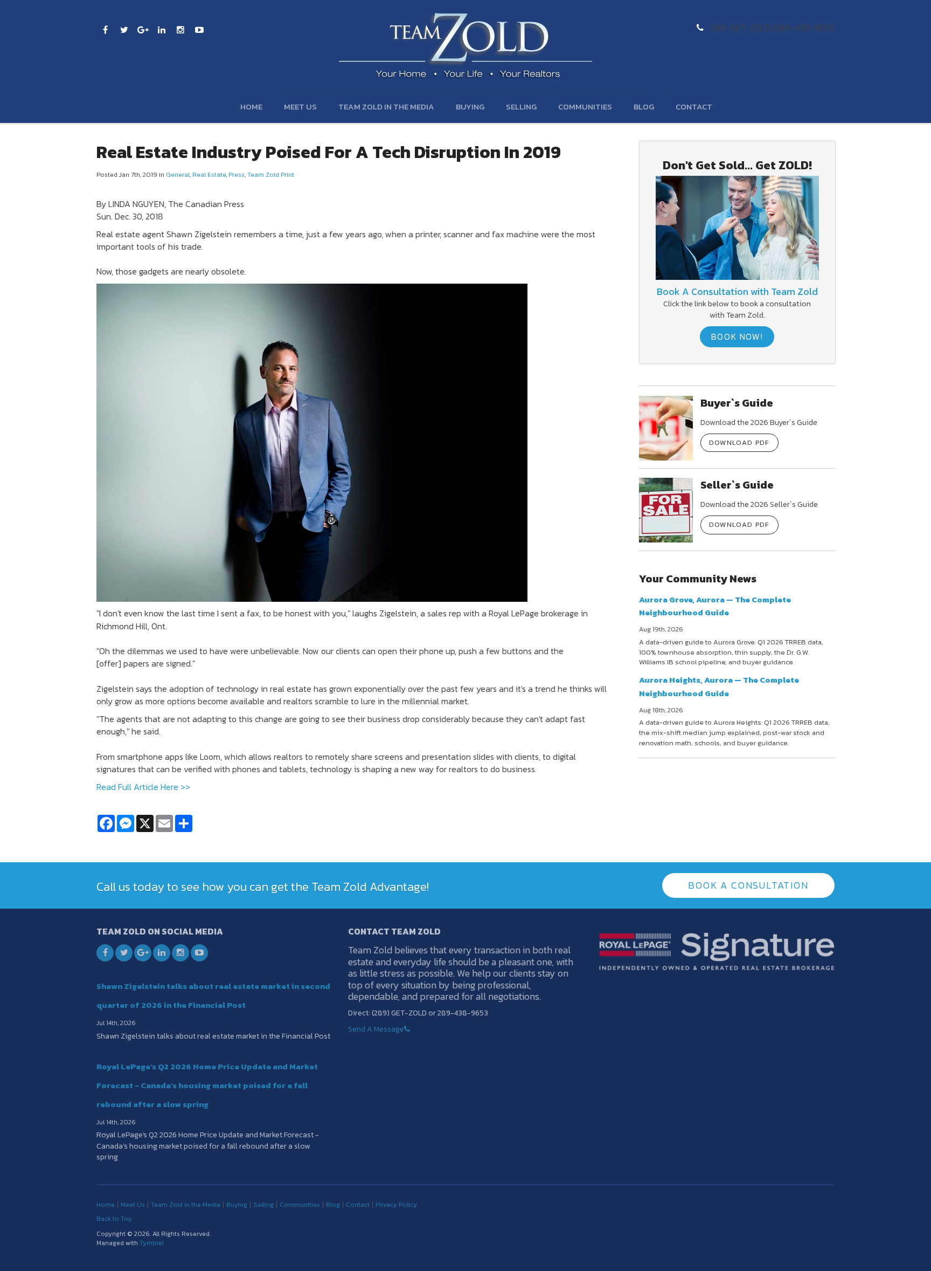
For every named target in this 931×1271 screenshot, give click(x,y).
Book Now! (737, 336)
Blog (644, 106)
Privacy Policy (396, 1205)
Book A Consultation (748, 885)
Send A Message (376, 1029)
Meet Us (300, 106)
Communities (585, 106)
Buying (470, 106)
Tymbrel (152, 1243)
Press (236, 175)
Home (251, 106)
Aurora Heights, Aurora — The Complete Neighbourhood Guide (719, 686)
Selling (521, 106)
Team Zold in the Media (386, 106)
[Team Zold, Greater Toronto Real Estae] (737, 227)
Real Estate (209, 175)
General (178, 175)
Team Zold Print (270, 175)
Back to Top (114, 1219)
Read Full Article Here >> (143, 786)
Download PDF (739, 442)
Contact (694, 106)
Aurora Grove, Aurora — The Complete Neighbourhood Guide (715, 606)
